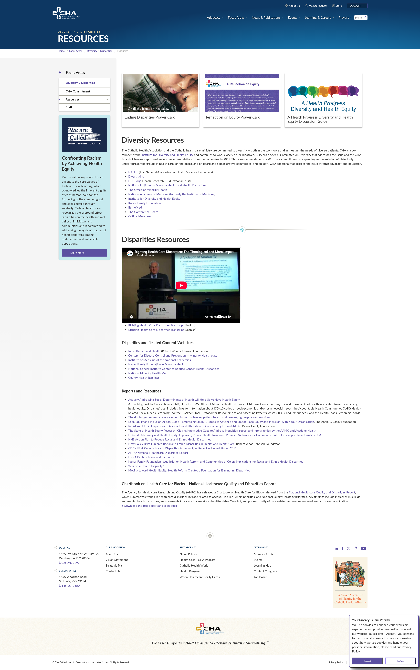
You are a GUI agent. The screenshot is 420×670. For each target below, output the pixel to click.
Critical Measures (139, 216)
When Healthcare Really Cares (200, 577)
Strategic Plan (115, 565)
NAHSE (133, 172)
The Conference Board (143, 212)
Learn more (77, 253)
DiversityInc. (136, 176)
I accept (367, 661)
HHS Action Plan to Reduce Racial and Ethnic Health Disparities (169, 439)
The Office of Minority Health (147, 190)
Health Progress (190, 571)
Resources (73, 99)
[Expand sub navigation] (107, 100)
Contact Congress (265, 571)
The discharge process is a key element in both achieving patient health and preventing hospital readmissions (199, 417)
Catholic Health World (194, 565)
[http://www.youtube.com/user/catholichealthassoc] (363, 549)
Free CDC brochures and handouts (151, 457)
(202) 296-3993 (69, 563)
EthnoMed (135, 207)
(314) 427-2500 (69, 586)
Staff (69, 107)
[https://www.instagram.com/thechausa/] (356, 549)
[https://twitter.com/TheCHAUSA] (348, 549)
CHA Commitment (78, 91)
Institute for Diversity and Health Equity (167, 155)
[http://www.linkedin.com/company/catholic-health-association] (336, 549)
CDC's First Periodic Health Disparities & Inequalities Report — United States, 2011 (182, 448)
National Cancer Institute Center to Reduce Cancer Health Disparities (173, 369)
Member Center (264, 554)
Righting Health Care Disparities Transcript (156, 325)
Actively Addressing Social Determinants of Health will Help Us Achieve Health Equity (184, 399)
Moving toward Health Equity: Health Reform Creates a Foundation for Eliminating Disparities (189, 470)
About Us (112, 554)
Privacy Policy (336, 662)
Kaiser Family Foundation (144, 203)
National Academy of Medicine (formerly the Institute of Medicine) (171, 194)
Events (258, 560)
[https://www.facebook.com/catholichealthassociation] (342, 549)
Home (61, 50)
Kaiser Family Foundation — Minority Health (156, 364)
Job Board (260, 577)
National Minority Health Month (149, 373)
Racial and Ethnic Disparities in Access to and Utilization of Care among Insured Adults (184, 426)
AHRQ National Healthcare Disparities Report (158, 453)
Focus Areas (75, 50)
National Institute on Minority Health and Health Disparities (167, 185)
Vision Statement (117, 560)
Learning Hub (262, 565)
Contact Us (113, 571)
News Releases (189, 554)
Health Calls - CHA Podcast (197, 560)
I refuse (400, 661)
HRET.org (134, 181)
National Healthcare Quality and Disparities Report (322, 492)
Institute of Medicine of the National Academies (159, 360)
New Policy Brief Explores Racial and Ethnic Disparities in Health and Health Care (181, 444)
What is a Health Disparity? (146, 466)
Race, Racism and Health (144, 351)
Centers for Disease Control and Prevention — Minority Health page (172, 355)
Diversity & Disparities (99, 50)
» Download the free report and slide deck (149, 506)
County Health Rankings (143, 378)
